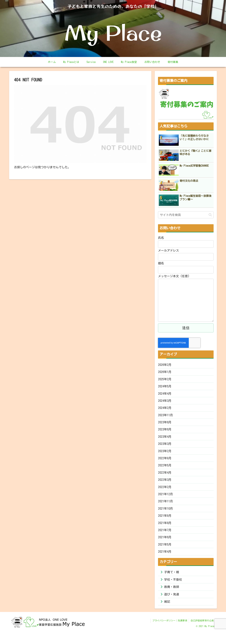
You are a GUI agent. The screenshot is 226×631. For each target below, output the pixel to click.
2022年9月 (164, 458)
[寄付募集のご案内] (186, 103)
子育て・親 (171, 572)
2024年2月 (164, 407)
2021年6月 (164, 537)
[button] (210, 215)
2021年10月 (165, 508)
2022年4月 (164, 472)
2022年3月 (164, 479)
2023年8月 (164, 422)
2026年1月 (164, 371)
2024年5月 (164, 386)
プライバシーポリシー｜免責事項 (169, 620)
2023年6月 (164, 429)
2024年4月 (164, 393)
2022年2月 (164, 486)
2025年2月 (164, 379)
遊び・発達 (171, 594)
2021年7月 (164, 529)
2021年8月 (164, 522)
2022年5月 (164, 465)
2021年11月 (165, 501)
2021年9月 (164, 515)
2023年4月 (164, 436)
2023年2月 (164, 450)
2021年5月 (164, 544)
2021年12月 (165, 494)
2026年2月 (164, 364)
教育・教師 (171, 586)
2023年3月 (164, 443)
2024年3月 (164, 400)
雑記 (167, 601)
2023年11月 (165, 415)
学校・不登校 (173, 579)
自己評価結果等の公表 (202, 620)
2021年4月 (164, 551)
